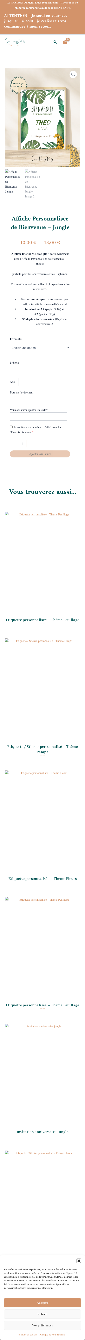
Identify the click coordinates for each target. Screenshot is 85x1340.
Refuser (42, 1314)
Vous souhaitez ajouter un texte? (28, 410)
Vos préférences (42, 1325)
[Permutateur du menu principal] (77, 42)
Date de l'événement (21, 392)
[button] (79, 1261)
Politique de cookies (27, 1334)
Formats (15, 338)
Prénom (14, 362)
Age (12, 382)
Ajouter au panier (40, 454)
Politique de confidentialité (52, 1334)
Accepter (42, 1303)
